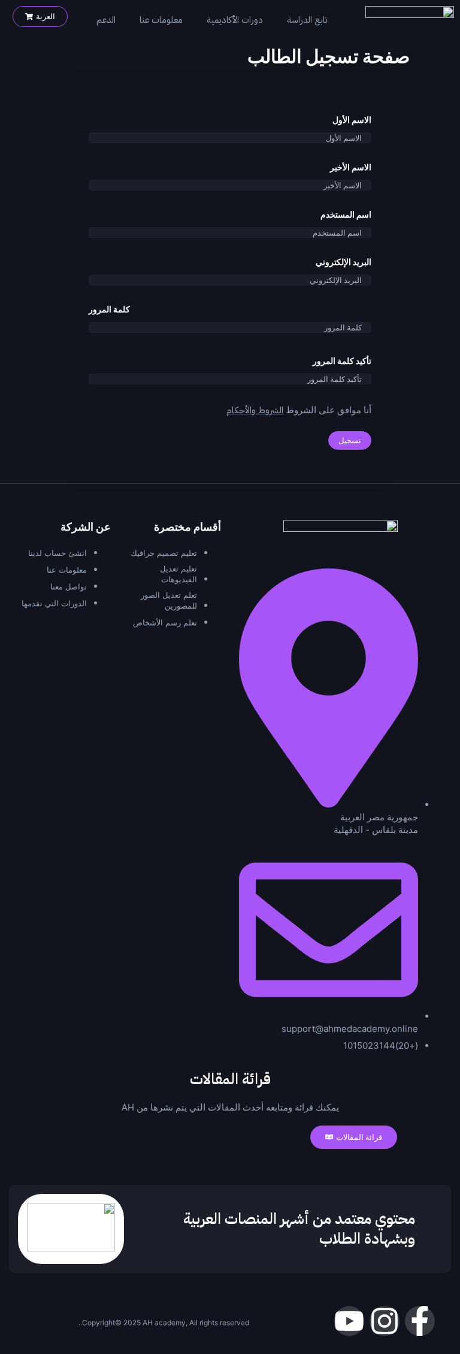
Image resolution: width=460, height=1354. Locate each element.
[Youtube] (349, 1321)
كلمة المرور (109, 309)
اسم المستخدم (345, 214)
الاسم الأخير (350, 167)
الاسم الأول (351, 120)
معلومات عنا (161, 19)
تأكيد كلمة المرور (342, 361)
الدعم (106, 19)
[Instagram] (385, 1321)
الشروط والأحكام (254, 410)
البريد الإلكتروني (343, 262)
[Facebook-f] (420, 1321)
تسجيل (349, 440)
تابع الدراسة (307, 19)
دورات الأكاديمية (235, 19)
